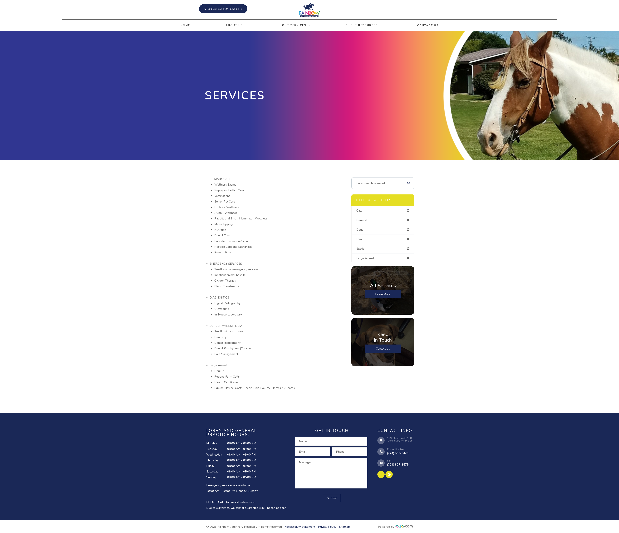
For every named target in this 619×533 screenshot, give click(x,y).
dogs (359, 230)
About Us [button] (234, 25)
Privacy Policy (327, 527)
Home (185, 25)
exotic (360, 249)
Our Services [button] (294, 25)
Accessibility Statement (300, 527)
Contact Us (427, 25)
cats (359, 211)
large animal (365, 258)
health (360, 239)
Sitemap (344, 527)
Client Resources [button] (362, 25)
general (361, 220)
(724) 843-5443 (398, 453)
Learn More (382, 294)
